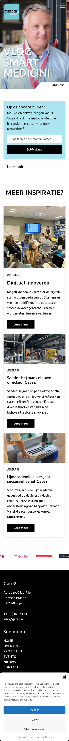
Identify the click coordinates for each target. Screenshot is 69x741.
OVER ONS (12, 646)
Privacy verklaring (43, 737)
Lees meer (21, 324)
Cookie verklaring (24, 737)
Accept (34, 709)
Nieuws (10, 662)
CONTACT (11, 667)
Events (10, 656)
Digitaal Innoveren (28, 282)
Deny (34, 719)
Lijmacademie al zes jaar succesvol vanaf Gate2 (28, 478)
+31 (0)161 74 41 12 (17, 614)
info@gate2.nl (14, 619)
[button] (63, 677)
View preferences (34, 729)
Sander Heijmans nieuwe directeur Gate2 (29, 379)
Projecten (13, 651)
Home (8, 640)
